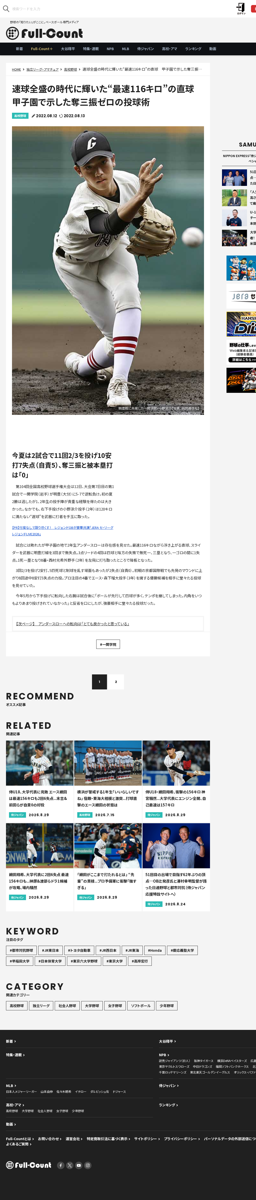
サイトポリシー (145, 1138)
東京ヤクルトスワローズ (174, 1066)
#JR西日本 (108, 950)
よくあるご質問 (17, 1143)
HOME (16, 69)
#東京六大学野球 (84, 961)
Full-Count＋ (42, 48)
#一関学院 (108, 644)
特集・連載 (91, 48)
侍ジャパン (145, 48)
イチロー (80, 1091)
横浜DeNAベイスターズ (232, 1060)
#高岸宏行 (140, 961)
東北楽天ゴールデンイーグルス (210, 1072)
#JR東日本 (50, 950)
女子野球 (115, 1005)
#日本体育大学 (50, 961)
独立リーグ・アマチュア (42, 69)
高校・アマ (169, 48)
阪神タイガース (204, 1060)
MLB (125, 48)
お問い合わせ (48, 1138)
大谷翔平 (68, 48)
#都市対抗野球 (21, 950)
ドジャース (119, 1091)
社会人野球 (67, 1005)
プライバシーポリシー (180, 1138)
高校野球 (70, 69)
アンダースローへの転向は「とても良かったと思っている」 (83, 623)
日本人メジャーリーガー (21, 1091)
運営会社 (73, 1138)
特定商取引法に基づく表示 (107, 1138)
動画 (212, 48)
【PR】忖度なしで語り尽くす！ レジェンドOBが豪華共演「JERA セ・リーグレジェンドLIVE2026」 (62, 530)
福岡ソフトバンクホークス (232, 1066)
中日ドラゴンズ (202, 1066)
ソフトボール (141, 1005)
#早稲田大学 (20, 961)
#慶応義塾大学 (182, 950)
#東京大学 (114, 961)
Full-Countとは (18, 1138)
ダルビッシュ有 (99, 1091)
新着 (19, 48)
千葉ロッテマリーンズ (172, 1072)
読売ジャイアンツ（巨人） (174, 1060)
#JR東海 (132, 950)
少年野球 (167, 1005)
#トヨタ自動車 (79, 950)
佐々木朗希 (63, 1091)
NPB (110, 48)
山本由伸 (47, 1091)
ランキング (193, 48)
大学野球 (92, 1005)
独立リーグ (41, 1005)
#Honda (155, 950)
